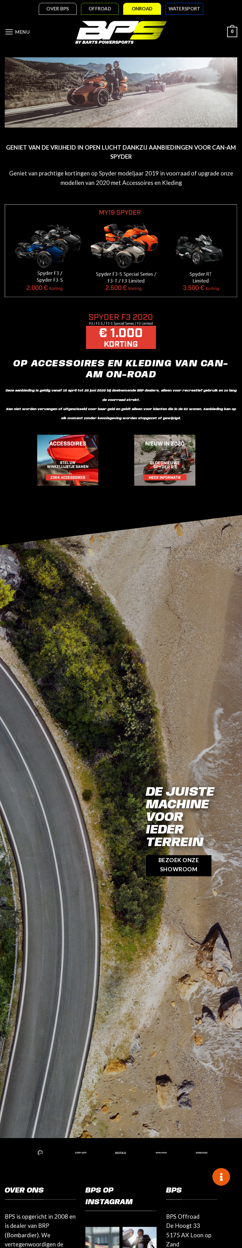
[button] (17, 32)
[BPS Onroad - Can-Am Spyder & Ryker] (121, 32)
